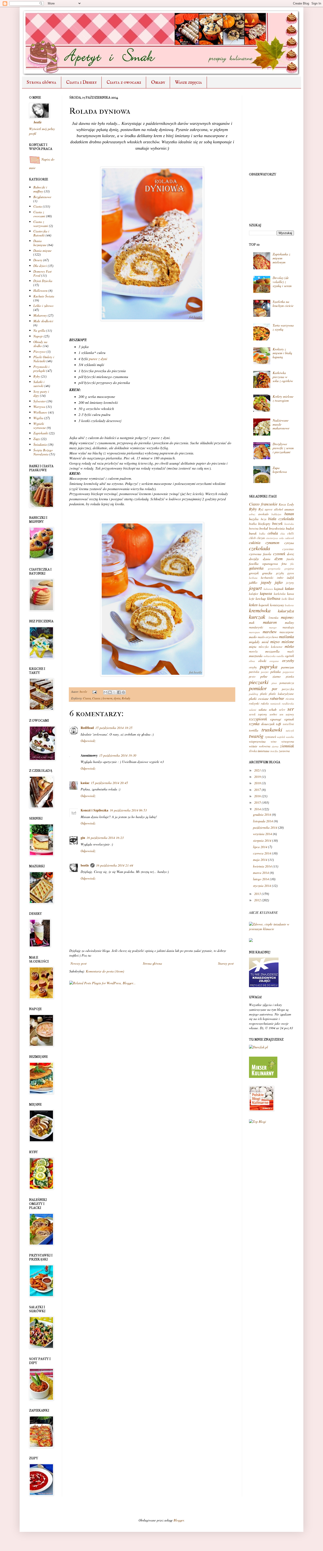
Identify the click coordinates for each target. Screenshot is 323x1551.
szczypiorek (258, 719)
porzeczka (288, 689)
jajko (279, 582)
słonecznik (268, 724)
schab (272, 709)
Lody (290, 504)
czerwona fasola (260, 554)
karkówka (279, 594)
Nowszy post (78, 963)
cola (281, 538)
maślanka (286, 636)
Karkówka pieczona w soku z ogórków (283, 376)
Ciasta (87, 698)
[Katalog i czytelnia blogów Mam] (251, 940)
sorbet (273, 714)
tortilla (253, 730)
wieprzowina (257, 741)
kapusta (266, 593)
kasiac (85, 782)
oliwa (252, 661)
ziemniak (287, 746)
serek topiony (258, 714)
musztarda (255, 656)
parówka (254, 672)
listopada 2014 (263, 821)
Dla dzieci (40, 265)
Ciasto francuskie (263, 504)
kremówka (260, 610)
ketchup (261, 598)
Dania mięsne (42, 250)
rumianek (275, 703)
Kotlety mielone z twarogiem (283, 398)
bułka (262, 533)
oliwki (262, 660)
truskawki (272, 729)
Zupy (36, 438)
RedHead (87, 727)
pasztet (264, 672)
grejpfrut (289, 568)
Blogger (179, 1520)
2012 (257, 900)
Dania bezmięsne (40, 243)
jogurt (255, 587)
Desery (37, 260)
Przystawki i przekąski (41, 368)
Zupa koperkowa (280, 470)
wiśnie (253, 746)
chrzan (261, 538)
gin (83, 837)
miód (265, 642)
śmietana (263, 751)
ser (290, 708)
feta (284, 563)
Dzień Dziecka (42, 281)
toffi (278, 724)
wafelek (281, 737)
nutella (280, 656)
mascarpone (286, 632)
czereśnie (288, 549)
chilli (290, 533)
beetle (84, 691)
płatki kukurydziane (281, 694)
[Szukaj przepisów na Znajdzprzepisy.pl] (257, 1121)
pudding (253, 694)
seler (282, 709)
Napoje (38, 336)
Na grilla (39, 330)
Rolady (126, 698)
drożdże (254, 559)
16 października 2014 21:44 (114, 865)
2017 (257, 789)
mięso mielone (282, 641)
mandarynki (256, 627)
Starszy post (226, 963)
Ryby (36, 376)
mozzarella (272, 651)
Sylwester (39, 401)
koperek (264, 605)
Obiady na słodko (40, 344)
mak (251, 622)
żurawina (284, 751)
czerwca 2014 (262, 853)
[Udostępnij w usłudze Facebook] (119, 692)
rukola (265, 703)
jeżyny (290, 582)
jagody (266, 582)
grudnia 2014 (262, 814)
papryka (268, 666)
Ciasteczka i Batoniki (41, 233)
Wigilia (38, 418)
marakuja (288, 627)
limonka (273, 617)
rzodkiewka (288, 703)
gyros (290, 573)
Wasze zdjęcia (188, 82)
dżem (279, 558)
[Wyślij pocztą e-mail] (105, 692)
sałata (262, 709)
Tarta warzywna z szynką (283, 327)
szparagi (275, 719)
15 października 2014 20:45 (109, 782)
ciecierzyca (272, 538)
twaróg (256, 735)
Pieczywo (39, 351)
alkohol (278, 509)
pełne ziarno (270, 676)
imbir (280, 577)
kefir (251, 599)
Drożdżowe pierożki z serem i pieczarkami (283, 448)
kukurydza (286, 611)
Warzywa (39, 406)
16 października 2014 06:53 (128, 810)
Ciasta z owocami (124, 82)
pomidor (258, 688)
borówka (289, 524)
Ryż (260, 509)
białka (253, 524)
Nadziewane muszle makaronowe (281, 424)
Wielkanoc (40, 412)
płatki (263, 694)
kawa (290, 593)
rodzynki (254, 703)
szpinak (289, 719)
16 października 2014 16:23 (105, 837)
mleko (289, 646)
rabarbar (277, 698)
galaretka (256, 568)
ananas (289, 509)
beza (263, 519)
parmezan (287, 667)
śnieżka (274, 751)
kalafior (253, 594)
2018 (257, 783)
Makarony (40, 315)
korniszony (277, 605)
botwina (253, 528)
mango (273, 627)
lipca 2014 (260, 847)
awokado (263, 514)
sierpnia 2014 (262, 840)
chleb (252, 538)
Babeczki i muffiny (40, 189)
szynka (254, 723)
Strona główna (41, 82)
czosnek (279, 553)
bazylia (253, 519)
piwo (274, 683)
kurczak (257, 616)
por (274, 688)
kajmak (279, 588)
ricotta (290, 699)
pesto (252, 676)
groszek (254, 573)
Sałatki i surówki (38, 383)
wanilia (290, 737)
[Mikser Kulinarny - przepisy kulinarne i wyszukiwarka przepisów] (263, 1076)
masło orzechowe (268, 637)
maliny (289, 622)
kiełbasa (273, 598)
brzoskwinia (277, 528)
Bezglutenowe (42, 197)
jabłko (253, 582)
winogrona (287, 741)
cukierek (289, 538)
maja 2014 (260, 859)
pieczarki (258, 681)
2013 (257, 893)
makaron (270, 622)
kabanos (268, 589)
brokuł (263, 528)
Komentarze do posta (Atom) (105, 971)
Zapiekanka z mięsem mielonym (281, 258)
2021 (257, 770)
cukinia (254, 542)
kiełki (284, 599)
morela (253, 651)
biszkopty (264, 523)
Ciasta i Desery (81, 82)
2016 (257, 796)
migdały (254, 642)
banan (289, 513)
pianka (290, 676)
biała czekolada (281, 518)
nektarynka (270, 656)
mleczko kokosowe (270, 647)
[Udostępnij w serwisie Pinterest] (123, 692)
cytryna (289, 542)
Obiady (158, 82)
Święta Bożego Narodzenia (43, 452)
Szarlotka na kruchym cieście (283, 303)
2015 (257, 802)
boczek (277, 523)
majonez (287, 617)
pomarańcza (286, 683)
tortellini (288, 724)
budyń (290, 528)
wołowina (264, 746)
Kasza (282, 504)
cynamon (272, 542)
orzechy (288, 660)
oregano (274, 661)
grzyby (280, 573)
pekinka (276, 671)
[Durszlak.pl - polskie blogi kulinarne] (258, 1047)
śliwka (253, 751)
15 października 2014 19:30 (117, 755)
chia (282, 533)
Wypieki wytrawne (39, 425)
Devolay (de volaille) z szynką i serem (282, 281)
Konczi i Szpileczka (94, 810)
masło (253, 637)
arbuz (252, 514)
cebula (273, 533)
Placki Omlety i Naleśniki (43, 359)
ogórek (289, 656)
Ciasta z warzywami (40, 223)
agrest (268, 509)
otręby (253, 667)
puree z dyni (98, 358)
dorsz (290, 554)
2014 (257, 809)
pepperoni (288, 672)
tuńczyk (290, 730)
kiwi (291, 598)
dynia (117, 698)
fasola (290, 559)
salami (252, 709)
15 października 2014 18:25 (113, 727)
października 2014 (265, 827)
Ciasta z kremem (102, 698)
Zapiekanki (40, 433)
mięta (252, 646)
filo (292, 564)
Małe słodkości (43, 321)
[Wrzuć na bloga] (110, 692)
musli (290, 651)
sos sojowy (286, 714)
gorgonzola (274, 568)
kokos (253, 604)
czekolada (259, 548)
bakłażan (276, 514)
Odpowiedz (88, 740)
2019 (257, 776)
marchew (270, 631)
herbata (253, 577)
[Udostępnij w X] (114, 692)
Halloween (40, 290)
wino (273, 741)
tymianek (270, 737)
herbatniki (267, 577)
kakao (289, 588)
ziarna (275, 746)
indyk (290, 577)
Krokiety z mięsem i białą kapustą (282, 353)
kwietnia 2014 (262, 866)
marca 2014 (261, 872)
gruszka (267, 573)
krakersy (289, 605)
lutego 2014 (261, 879)
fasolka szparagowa (263, 563)
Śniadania (40, 444)
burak (253, 533)
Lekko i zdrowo (43, 305)
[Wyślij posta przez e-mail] (94, 691)
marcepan (254, 632)
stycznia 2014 (262, 885)
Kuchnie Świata (43, 296)
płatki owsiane (259, 698)
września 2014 (262, 834)
